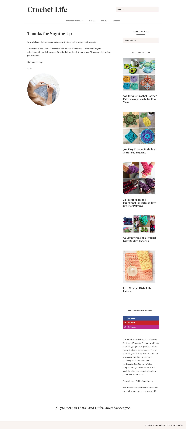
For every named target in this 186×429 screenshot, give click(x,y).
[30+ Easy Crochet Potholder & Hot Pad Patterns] (141, 128)
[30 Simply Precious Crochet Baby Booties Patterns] (141, 224)
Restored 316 (178, 425)
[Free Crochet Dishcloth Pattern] (141, 267)
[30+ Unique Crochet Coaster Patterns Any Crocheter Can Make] (141, 75)
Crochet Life (47, 9)
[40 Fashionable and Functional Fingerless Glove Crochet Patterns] (141, 179)
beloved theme (165, 425)
